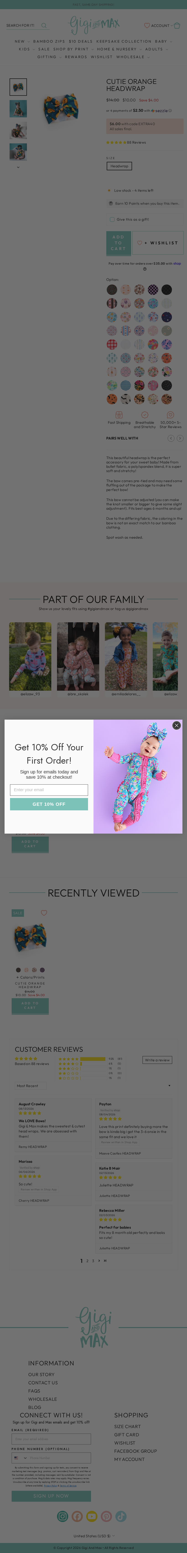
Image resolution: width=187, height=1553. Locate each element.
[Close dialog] (177, 725)
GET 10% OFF (49, 804)
